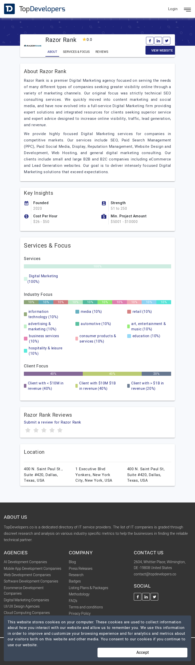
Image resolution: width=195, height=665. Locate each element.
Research (76, 575)
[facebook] (150, 40)
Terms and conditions (86, 607)
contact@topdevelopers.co (155, 574)
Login (172, 9)
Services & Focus (76, 52)
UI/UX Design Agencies (22, 606)
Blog (72, 562)
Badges (75, 581)
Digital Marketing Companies (26, 600)
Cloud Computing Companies (27, 612)
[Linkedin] (158, 40)
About (52, 52)
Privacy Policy (80, 613)
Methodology (79, 594)
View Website (162, 50)
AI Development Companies (25, 562)
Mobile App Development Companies (32, 568)
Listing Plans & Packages (88, 588)
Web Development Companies (27, 575)
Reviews (101, 52)
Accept (142, 653)
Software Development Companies (31, 581)
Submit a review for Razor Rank (52, 422)
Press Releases (80, 568)
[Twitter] (166, 40)
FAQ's (73, 601)
